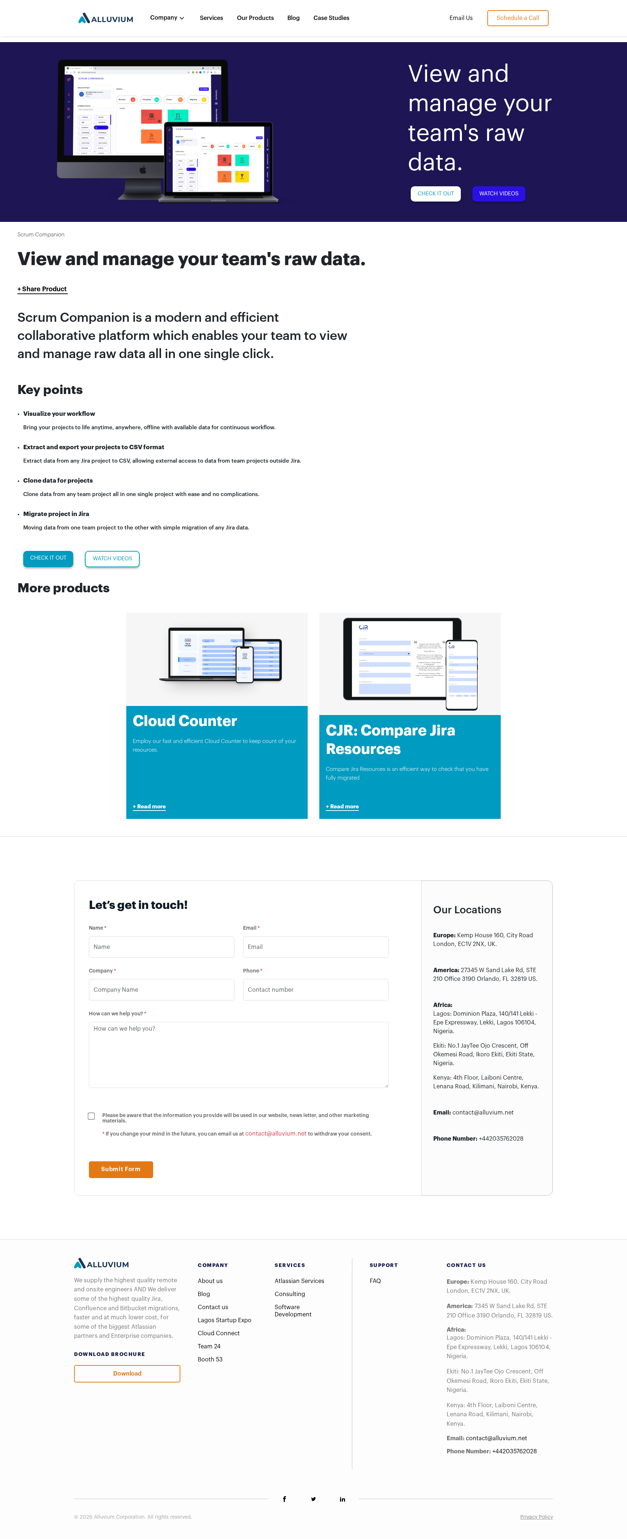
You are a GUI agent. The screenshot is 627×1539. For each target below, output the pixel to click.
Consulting (290, 1294)
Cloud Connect (219, 1333)
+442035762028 (501, 1139)
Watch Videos (499, 193)
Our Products (255, 18)
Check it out (436, 193)
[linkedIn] (342, 1498)
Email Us (461, 18)
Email (251, 928)
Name (97, 928)
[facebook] (284, 1498)
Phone (252, 971)
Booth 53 (210, 1360)
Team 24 (209, 1346)
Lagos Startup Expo (224, 1320)
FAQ (375, 1281)
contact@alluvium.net (276, 1134)
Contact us (213, 1307)
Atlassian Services (299, 1281)
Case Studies (331, 18)
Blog (293, 18)
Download (127, 1374)
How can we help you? (117, 1013)
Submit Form (120, 1169)
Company (102, 971)
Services (211, 18)
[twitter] (313, 1498)
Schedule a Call (518, 18)
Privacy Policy (536, 1517)
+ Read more (149, 806)
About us (210, 1281)
